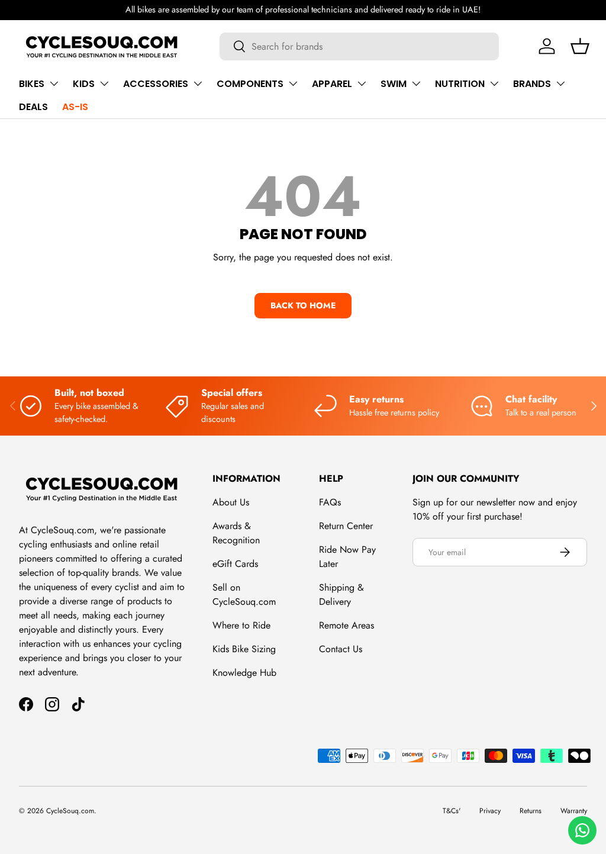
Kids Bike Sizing (244, 649)
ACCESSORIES (155, 84)
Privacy (490, 810)
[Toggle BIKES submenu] (54, 83)
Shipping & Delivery (341, 594)
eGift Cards (235, 564)
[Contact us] (582, 830)
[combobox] (359, 46)
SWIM (394, 84)
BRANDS (532, 84)
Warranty (573, 810)
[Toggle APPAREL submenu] (361, 83)
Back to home (303, 305)
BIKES (31, 84)
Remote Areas (346, 625)
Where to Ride (241, 625)
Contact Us (340, 649)
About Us (230, 502)
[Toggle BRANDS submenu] (560, 83)
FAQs (330, 502)
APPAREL (332, 84)
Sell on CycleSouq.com (244, 594)
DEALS (33, 107)
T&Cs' (451, 810)
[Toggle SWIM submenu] (416, 83)
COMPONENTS (250, 84)
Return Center (346, 526)
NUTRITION (460, 84)
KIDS (84, 84)
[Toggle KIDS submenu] (104, 83)
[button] (580, 46)
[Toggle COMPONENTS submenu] (293, 83)
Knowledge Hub (244, 672)
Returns (530, 810)
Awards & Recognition (236, 533)
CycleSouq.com (70, 810)
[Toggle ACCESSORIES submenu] (198, 83)
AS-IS (75, 107)
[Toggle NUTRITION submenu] (494, 83)
